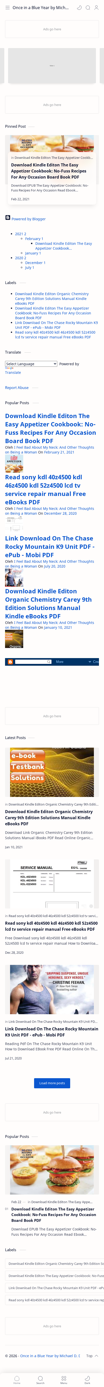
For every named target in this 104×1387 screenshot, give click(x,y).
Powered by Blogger (28, 218)
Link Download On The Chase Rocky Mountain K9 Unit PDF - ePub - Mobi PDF (56, 325)
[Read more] (84, 199)
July (29, 267)
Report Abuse (17, 387)
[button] (79, 7)
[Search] (88, 7)
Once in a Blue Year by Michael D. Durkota (56, 1355)
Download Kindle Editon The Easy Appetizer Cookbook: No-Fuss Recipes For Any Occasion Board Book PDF (48, 171)
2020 (20, 257)
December (35, 262)
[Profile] (96, 7)
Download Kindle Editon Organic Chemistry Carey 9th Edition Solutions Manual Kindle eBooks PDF (52, 298)
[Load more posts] (52, 1083)
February (34, 238)
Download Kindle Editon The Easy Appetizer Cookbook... (63, 246)
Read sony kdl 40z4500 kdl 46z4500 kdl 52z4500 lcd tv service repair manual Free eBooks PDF (55, 334)
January (33, 253)
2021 (20, 233)
